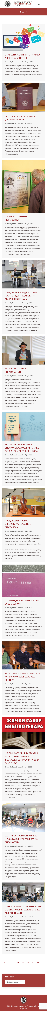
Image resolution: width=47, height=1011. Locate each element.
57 (33, 962)
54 (18, 962)
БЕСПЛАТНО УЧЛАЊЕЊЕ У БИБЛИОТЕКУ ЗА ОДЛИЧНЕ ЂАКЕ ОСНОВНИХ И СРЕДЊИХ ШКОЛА (22, 447)
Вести (7, 62)
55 (23, 962)
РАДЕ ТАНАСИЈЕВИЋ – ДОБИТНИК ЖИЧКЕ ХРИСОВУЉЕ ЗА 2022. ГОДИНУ (22, 676)
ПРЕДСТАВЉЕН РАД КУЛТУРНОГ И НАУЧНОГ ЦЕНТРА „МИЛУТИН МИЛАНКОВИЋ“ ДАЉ (22, 295)
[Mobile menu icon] (43, 4)
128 (21, 965)
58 (38, 962)
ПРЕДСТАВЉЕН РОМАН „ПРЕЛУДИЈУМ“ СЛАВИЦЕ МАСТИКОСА (18, 523)
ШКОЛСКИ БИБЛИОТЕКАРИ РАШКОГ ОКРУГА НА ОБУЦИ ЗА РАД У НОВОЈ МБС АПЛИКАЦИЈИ (23, 909)
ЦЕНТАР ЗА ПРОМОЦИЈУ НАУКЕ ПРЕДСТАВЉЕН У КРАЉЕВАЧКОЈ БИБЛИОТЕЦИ (21, 838)
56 (28, 962)
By (16, 62)
